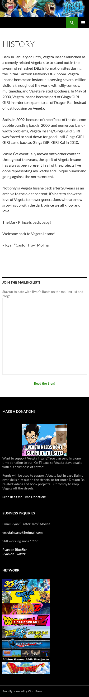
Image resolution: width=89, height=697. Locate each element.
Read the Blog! (44, 383)
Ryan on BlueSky (14, 549)
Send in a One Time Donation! (24, 497)
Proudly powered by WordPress (22, 691)
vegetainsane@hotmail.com (22, 532)
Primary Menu (83, 22)
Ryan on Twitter (14, 554)
